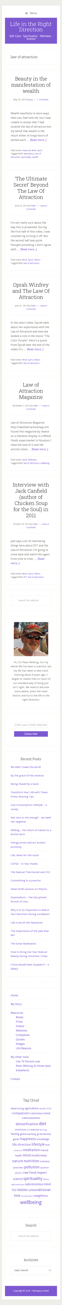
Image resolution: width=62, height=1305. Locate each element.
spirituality (26, 157)
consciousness (31, 1118)
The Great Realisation (23, 943)
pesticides (18, 1167)
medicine (18, 1150)
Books (19, 1017)
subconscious (17, 1184)
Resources (17, 1012)
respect (42, 1172)
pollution (32, 1167)
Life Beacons (23, 1048)
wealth (35, 157)
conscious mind (40, 1113)
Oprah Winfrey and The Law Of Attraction (31, 290)
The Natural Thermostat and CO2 (30, 872)
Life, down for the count (25, 855)
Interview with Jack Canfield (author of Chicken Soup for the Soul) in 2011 (31, 500)
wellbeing (44, 463)
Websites (32, 460)
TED (14, 1190)
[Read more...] (38, 140)
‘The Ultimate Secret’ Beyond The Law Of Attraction (30, 187)
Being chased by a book (25, 783)
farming (43, 1130)
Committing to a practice (26, 880)
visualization (27, 1196)
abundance (29, 154)
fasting (15, 1134)
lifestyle (38, 1144)
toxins (22, 1189)
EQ (28, 1130)
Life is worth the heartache (27, 922)
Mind (34, 150)
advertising (17, 1108)
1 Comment (42, 99)
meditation (31, 1150)
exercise (34, 1129)
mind (26, 1155)
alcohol (42, 1108)
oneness (45, 1161)
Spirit (39, 150)
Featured (26, 150)
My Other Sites (20, 1057)
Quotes (20, 1039)
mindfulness (39, 1155)
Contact (15, 1079)
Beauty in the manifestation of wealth (31, 84)
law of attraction (31, 263)
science (18, 1179)
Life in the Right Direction (31, 26)
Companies (23, 1035)
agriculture (31, 1108)
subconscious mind (38, 1184)
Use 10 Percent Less (28, 1061)
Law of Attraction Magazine (31, 390)
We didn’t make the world (26, 767)
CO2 (49, 1108)
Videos (37, 260)
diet (42, 1123)
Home (14, 995)
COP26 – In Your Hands (24, 863)
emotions (21, 1129)
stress (46, 1179)
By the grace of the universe (27, 775)
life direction (21, 1144)
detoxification (27, 1124)
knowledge (43, 1139)
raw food (29, 1172)
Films (19, 1021)
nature (17, 1161)
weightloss (41, 1195)
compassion (20, 1113)
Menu (33, 13)
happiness (28, 1139)
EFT (25, 577)
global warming (28, 1134)
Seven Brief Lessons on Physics (29, 889)
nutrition (31, 1161)
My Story (16, 1004)
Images (20, 1044)
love (47, 1144)
